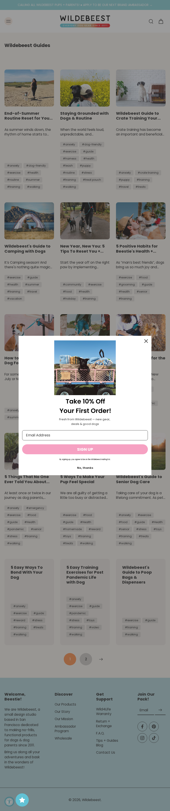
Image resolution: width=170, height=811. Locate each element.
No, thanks (85, 468)
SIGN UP (85, 449)
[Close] (146, 341)
